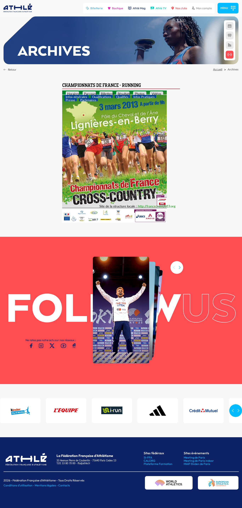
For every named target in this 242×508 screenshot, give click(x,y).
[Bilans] (229, 45)
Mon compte (204, 8)
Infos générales (76, 96)
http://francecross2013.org (156, 206)
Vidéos (156, 93)
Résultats (124, 93)
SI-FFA (148, 457)
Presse (70, 99)
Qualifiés (122, 96)
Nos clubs (181, 8)
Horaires (73, 93)
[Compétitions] (229, 26)
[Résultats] (229, 35)
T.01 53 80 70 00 (66, 463)
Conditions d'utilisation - (19, 485)
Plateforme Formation (158, 464)
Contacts (64, 485)
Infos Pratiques (144, 96)
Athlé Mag (139, 8)
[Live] (229, 55)
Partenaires (88, 99)
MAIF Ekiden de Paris (197, 464)
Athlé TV (161, 8)
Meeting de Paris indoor (199, 460)
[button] (179, 267)
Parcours (90, 93)
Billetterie (96, 8)
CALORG (149, 460)
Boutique (117, 8)
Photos (140, 93)
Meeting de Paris (194, 457)
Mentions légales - (46, 485)
